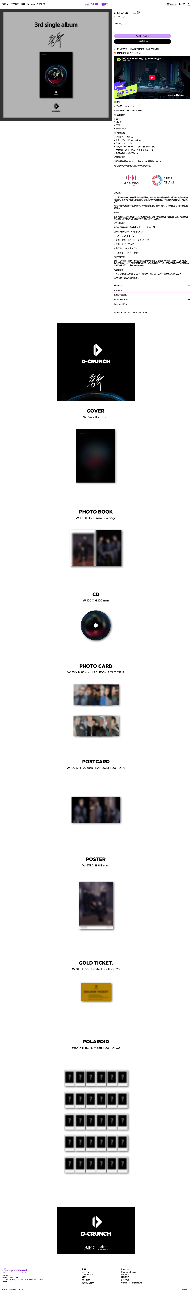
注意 (84, 1269)
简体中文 (184, 1289)
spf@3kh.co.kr (13, 1277)
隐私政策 (125, 1277)
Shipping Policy (128, 1272)
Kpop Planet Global (16, 1289)
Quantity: (118, 23)
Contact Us (87, 1274)
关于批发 (86, 1280)
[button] (189, 4)
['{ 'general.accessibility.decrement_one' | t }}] (115, 27)
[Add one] (123, 27)
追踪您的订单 (88, 1283)
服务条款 (125, 1280)
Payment (125, 1269)
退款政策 (125, 1274)
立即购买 (141, 41)
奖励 (84, 1277)
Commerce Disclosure (131, 1283)
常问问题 (86, 1272)
